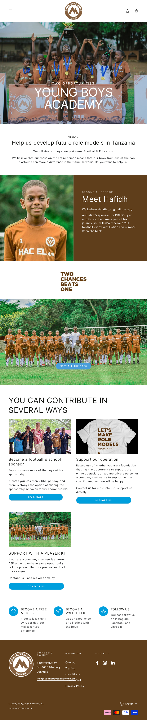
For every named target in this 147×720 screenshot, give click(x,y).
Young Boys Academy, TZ (30, 703)
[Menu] (10, 11)
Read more (36, 497)
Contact (71, 662)
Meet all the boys (73, 366)
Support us (103, 500)
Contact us (36, 586)
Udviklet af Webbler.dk (20, 708)
